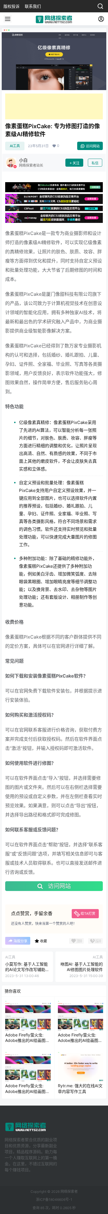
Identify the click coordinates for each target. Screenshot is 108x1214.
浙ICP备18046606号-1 (54, 1199)
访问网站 (93, 146)
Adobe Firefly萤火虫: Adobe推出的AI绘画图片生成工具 (27, 1040)
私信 (95, 163)
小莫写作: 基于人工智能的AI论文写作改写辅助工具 (27, 970)
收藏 (43, 941)
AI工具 (15, 146)
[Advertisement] (54, 106)
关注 (76, 163)
